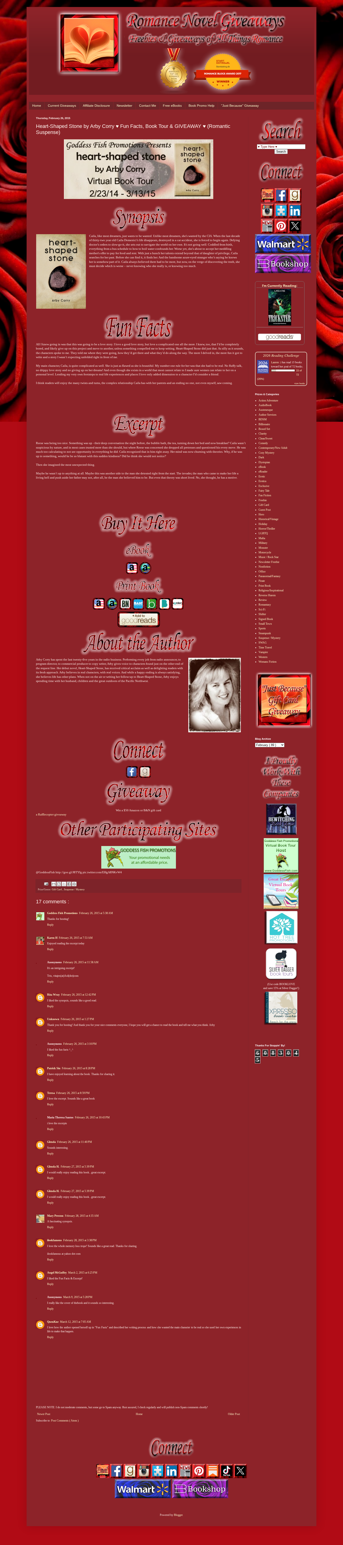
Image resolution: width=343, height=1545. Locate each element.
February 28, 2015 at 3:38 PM (80, 1240)
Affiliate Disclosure (96, 105)
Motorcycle (265, 552)
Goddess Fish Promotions (62, 913)
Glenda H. (53, 1166)
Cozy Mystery (266, 452)
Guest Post (265, 509)
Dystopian (264, 462)
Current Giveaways (62, 105)
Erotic (262, 476)
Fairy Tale (264, 490)
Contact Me (147, 105)
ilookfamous (54, 1240)
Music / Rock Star (269, 557)
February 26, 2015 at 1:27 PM (77, 1019)
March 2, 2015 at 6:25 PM (82, 1272)
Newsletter (124, 105)
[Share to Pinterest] (74, 884)
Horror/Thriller (267, 528)
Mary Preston (55, 1215)
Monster (263, 547)
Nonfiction (264, 566)
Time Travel (265, 647)
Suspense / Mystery (74, 889)
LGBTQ (263, 533)
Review (263, 600)
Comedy (263, 443)
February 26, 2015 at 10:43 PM (92, 1117)
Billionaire (264, 424)
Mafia (262, 538)
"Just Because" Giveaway (240, 105)
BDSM (263, 419)
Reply (50, 924)
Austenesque (266, 409)
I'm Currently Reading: (280, 286)
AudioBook (265, 405)
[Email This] (53, 884)
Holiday (263, 524)
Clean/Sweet (265, 438)
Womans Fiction (267, 661)
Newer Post (43, 1414)
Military (263, 543)
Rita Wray (53, 994)
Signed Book (266, 619)
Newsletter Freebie (269, 562)
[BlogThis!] (58, 884)
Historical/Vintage (268, 519)
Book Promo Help (201, 105)
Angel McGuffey (57, 1272)
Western (263, 657)
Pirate (262, 580)
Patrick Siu (53, 1068)
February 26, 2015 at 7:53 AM (76, 937)
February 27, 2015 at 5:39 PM (77, 1166)
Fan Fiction (265, 495)
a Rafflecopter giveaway (51, 814)
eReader (263, 471)
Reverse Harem (267, 595)
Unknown (53, 1019)
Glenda (51, 1142)
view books (299, 383)
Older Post (234, 1414)
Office (262, 571)
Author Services (267, 414)
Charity (263, 433)
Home (36, 105)
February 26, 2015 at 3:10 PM (80, 1043)
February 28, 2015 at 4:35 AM (82, 1215)
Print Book (265, 585)
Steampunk (265, 633)
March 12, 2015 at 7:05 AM (75, 1321)
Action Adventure (268, 400)
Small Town (265, 623)
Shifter (262, 614)
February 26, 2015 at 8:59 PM (73, 1093)
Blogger (178, 1515)
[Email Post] (46, 883)
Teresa (51, 1093)
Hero (261, 514)
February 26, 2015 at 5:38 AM (96, 913)
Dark (261, 457)
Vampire (263, 652)
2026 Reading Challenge (281, 355)
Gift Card (57, 889)
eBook (262, 467)
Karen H (52, 937)
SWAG (263, 642)
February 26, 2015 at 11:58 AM (80, 962)
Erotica (262, 481)
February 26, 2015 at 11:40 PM (74, 1142)
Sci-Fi (262, 609)
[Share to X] (64, 884)
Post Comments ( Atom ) (65, 1420)
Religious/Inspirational (271, 590)
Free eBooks (172, 105)
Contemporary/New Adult (273, 447)
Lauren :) (276, 362)
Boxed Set (264, 429)
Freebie (263, 500)
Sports (262, 628)
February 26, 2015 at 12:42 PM (78, 994)
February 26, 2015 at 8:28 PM (78, 1068)
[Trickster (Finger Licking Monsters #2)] (279, 324)
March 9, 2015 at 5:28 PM (77, 1297)
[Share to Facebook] (69, 884)
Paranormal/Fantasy (269, 576)
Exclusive (264, 486)
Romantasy (265, 604)
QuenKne (53, 1321)
